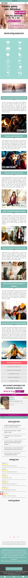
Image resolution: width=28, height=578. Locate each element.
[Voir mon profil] (5, 576)
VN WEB (23, 572)
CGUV (22, 571)
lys (6, 469)
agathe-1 (7, 486)
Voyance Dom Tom (11, 572)
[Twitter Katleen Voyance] (14, 537)
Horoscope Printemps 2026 (14, 370)
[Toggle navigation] (26, 3)
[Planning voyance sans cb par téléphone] (14, 16)
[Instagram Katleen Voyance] (18, 537)
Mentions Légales (18, 571)
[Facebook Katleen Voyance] (10, 537)
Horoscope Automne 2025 (14, 366)
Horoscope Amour (14, 380)
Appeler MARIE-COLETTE (15, 414)
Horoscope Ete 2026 (14, 373)
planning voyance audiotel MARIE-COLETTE (14, 417)
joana (7, 474)
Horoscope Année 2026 (14, 377)
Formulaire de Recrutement (14, 568)
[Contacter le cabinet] (23, 576)
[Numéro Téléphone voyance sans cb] (14, 391)
